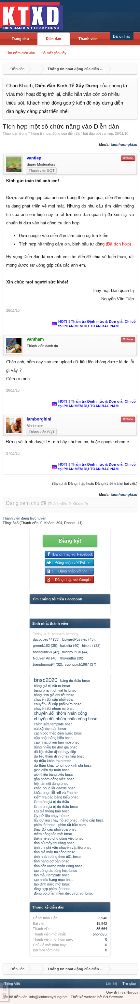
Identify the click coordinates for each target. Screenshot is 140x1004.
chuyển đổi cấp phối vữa (53, 699)
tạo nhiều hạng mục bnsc (54, 880)
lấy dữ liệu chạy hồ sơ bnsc (55, 820)
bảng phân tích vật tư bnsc (55, 690)
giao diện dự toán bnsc (52, 770)
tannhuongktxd (124, 144)
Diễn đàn (53, 39)
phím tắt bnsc (44, 825)
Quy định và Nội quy (122, 992)
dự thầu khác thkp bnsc (52, 761)
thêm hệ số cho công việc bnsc (58, 838)
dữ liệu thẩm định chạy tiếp (55, 752)
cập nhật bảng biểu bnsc (53, 738)
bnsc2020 (45, 680)
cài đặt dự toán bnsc (50, 729)
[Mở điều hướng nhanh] (131, 68)
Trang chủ (20, 39)
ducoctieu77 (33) (46, 639)
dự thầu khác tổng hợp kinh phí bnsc (63, 765)
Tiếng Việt (12, 983)
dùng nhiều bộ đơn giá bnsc (55, 747)
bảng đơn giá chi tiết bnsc (54, 695)
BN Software (113, 997)
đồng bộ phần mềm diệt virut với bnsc (63, 893)
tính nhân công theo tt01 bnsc (57, 857)
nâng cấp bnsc (92, 820)
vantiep (107, 133)
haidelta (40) (69, 645)
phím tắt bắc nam (72, 825)
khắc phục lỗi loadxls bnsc (55, 788)
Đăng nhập (121, 36)
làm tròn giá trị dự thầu (51, 802)
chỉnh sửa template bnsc (53, 724)
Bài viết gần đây (53, 53)
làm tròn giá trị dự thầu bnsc (56, 807)
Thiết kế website (83, 997)
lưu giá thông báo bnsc (52, 811)
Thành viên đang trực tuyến (24, 518)
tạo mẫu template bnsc (52, 875)
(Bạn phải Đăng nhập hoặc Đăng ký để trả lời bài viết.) (94, 483)
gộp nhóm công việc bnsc (54, 779)
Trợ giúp (129, 983)
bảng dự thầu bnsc (75, 681)
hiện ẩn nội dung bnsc (51, 783)
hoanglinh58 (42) (46, 652)
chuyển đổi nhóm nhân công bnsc (65, 718)
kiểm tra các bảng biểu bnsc (56, 797)
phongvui (100, 934)
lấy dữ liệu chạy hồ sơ (51, 816)
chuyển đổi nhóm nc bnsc (54, 708)
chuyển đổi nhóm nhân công (60, 713)
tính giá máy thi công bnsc (54, 852)
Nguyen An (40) (45, 658)
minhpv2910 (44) (75, 652)
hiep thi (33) (91, 645)
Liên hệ (111, 983)
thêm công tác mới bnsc (53, 834)
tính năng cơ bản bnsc (51, 861)
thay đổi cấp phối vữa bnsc (55, 829)
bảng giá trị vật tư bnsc (52, 686)
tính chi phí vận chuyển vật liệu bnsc (62, 847)
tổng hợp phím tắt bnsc (52, 889)
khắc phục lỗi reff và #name (55, 793)
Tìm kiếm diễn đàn (20, 53)
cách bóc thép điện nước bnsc (58, 733)
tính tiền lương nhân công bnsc (58, 866)
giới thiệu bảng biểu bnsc (53, 774)
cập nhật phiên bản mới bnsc (56, 742)
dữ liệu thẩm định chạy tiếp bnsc (59, 756)
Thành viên (88, 39)
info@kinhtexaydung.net (48, 997)
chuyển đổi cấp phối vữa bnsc (57, 704)
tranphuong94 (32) (47, 664)
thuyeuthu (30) (71, 658)
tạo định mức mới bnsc (52, 884)
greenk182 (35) (45, 645)
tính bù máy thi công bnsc (54, 843)
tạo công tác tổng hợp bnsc (55, 870)
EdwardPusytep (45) (78, 639)
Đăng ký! (70, 541)
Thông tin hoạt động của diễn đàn (55, 133)
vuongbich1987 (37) (80, 664)
